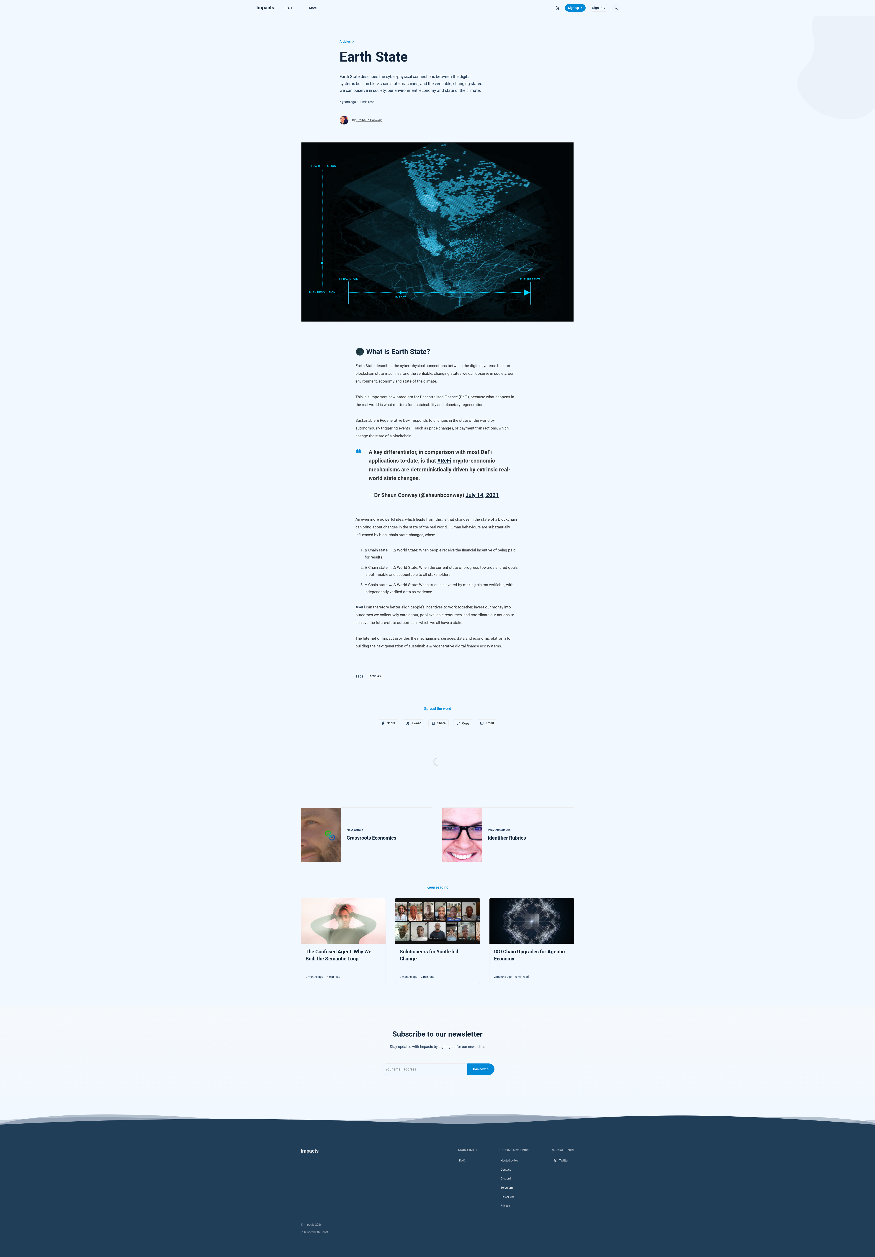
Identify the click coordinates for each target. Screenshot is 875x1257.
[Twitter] (557, 8)
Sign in (597, 8)
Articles (345, 41)
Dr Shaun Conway (369, 120)
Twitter (563, 1160)
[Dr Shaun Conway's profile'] (344, 120)
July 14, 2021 (482, 495)
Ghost (324, 1232)
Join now (479, 1069)
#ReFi (444, 461)
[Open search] (616, 8)
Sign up (573, 8)
